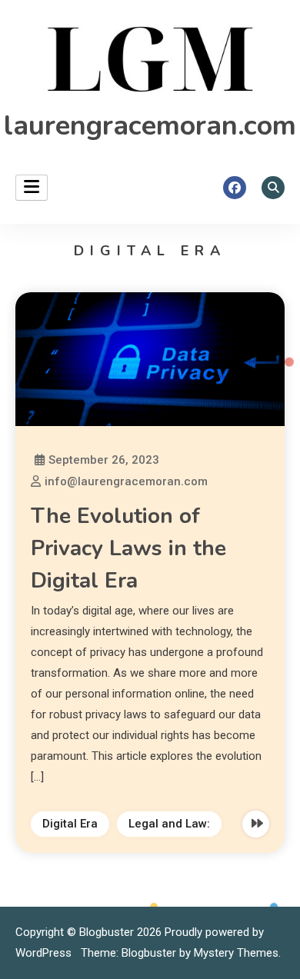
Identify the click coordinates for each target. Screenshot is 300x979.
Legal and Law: (169, 824)
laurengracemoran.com (150, 126)
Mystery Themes (236, 953)
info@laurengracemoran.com (126, 481)
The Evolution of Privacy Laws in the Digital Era (128, 548)
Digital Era (70, 824)
